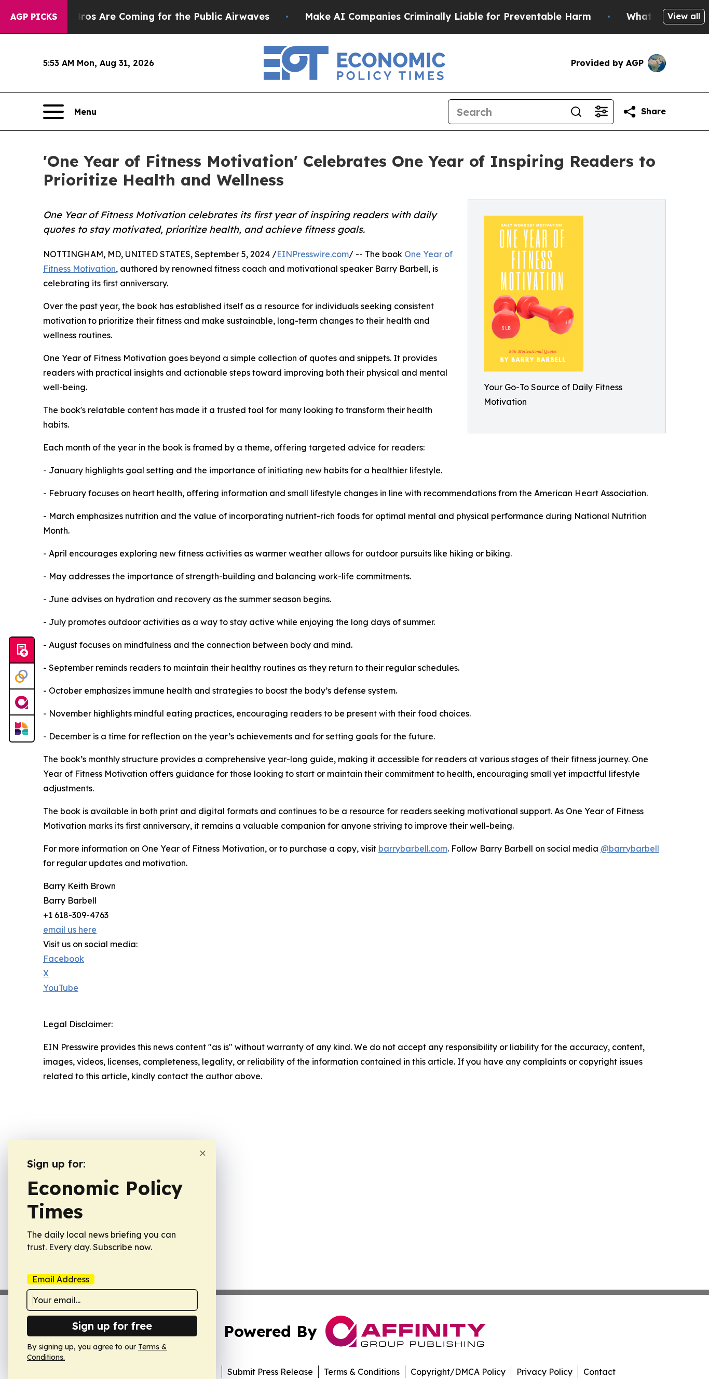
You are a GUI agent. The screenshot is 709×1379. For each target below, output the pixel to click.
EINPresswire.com (313, 254)
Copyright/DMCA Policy (458, 1372)
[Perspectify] (22, 677)
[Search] (576, 112)
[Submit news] (22, 651)
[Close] (203, 1153)
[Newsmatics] (22, 728)
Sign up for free (112, 1325)
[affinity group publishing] (22, 702)
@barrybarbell (630, 848)
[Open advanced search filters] (601, 112)
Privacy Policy (544, 1372)
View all (683, 16)
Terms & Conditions (362, 1372)
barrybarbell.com (412, 848)
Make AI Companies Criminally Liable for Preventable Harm (448, 16)
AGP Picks (33, 16)
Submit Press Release (270, 1372)
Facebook (63, 958)
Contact (599, 1372)
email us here (70, 929)
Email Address (60, 1279)
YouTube (60, 988)
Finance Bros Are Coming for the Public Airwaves (151, 16)
